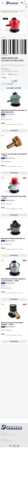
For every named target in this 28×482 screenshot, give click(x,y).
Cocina (13, 11)
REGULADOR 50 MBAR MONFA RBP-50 (13, 238)
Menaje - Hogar (7, 11)
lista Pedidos (6, 69)
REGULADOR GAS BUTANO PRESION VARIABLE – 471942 (12, 323)
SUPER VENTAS (10, 84)
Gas (17, 11)
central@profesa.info (8, 441)
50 (15, 81)
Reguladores (22, 11)
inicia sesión (8, 71)
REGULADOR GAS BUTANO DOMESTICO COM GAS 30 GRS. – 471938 (13, 280)
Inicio (2, 11)
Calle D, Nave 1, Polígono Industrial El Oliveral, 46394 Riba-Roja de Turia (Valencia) (9, 434)
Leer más (3, 123)
